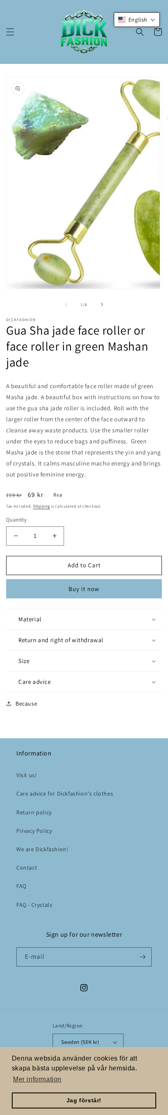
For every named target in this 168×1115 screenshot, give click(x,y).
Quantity (16, 519)
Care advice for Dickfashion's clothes (64, 793)
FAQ (21, 886)
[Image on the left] (66, 304)
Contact (26, 867)
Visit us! (26, 775)
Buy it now (84, 589)
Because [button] (26, 703)
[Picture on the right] (102, 304)
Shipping (41, 506)
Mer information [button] (37, 1079)
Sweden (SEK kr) (80, 1042)
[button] (10, 32)
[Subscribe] (142, 957)
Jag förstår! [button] (84, 1100)
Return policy (34, 812)
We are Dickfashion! (42, 849)
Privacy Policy (34, 830)
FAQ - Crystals (34, 904)
